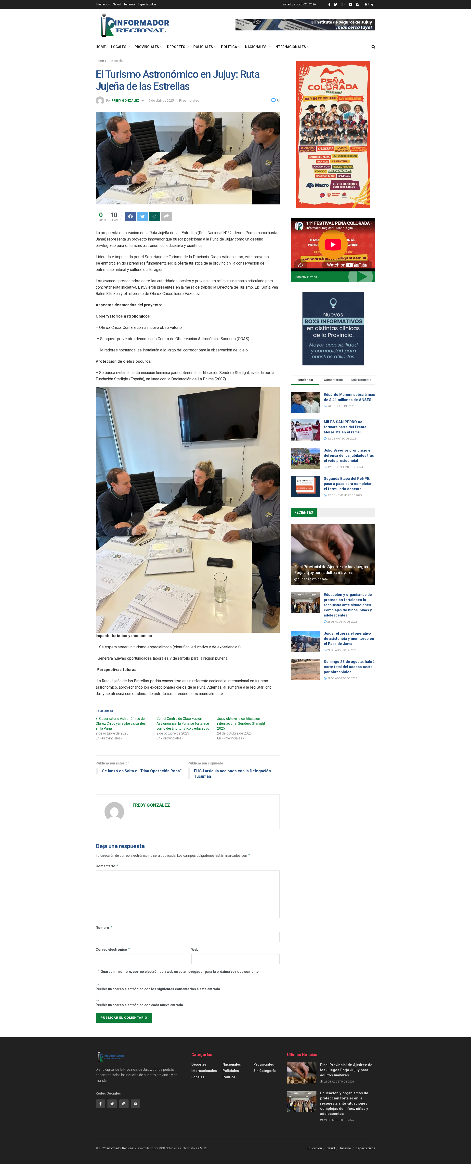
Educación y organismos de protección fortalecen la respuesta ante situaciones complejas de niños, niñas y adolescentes (348, 604)
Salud (117, 4)
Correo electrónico (113, 949)
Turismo (129, 4)
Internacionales (290, 47)
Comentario (107, 866)
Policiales (203, 47)
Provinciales (146, 47)
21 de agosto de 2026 (312, 579)
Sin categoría (264, 1071)
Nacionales (255, 47)
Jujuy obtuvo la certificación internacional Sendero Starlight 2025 (241, 723)
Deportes (176, 47)
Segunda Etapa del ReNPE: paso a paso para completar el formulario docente (348, 483)
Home (101, 47)
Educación (103, 4)
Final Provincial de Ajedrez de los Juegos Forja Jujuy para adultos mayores (346, 1070)
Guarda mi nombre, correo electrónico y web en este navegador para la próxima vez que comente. (180, 972)
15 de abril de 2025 (160, 100)
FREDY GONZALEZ (125, 100)
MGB (203, 1148)
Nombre (104, 927)
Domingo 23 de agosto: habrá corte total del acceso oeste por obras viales (349, 666)
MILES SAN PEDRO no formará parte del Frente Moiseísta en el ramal (345, 427)
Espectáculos (147, 4)
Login (371, 4)
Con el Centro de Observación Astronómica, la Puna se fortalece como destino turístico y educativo (183, 723)
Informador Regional (120, 1148)
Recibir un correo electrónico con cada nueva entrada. (140, 1005)
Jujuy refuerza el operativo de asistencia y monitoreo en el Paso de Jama (349, 638)
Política (229, 47)
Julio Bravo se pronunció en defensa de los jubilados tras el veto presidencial (349, 455)
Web (194, 949)
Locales (118, 47)
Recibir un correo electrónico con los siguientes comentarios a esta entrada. (158, 989)
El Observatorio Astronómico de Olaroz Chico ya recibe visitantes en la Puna (121, 723)
